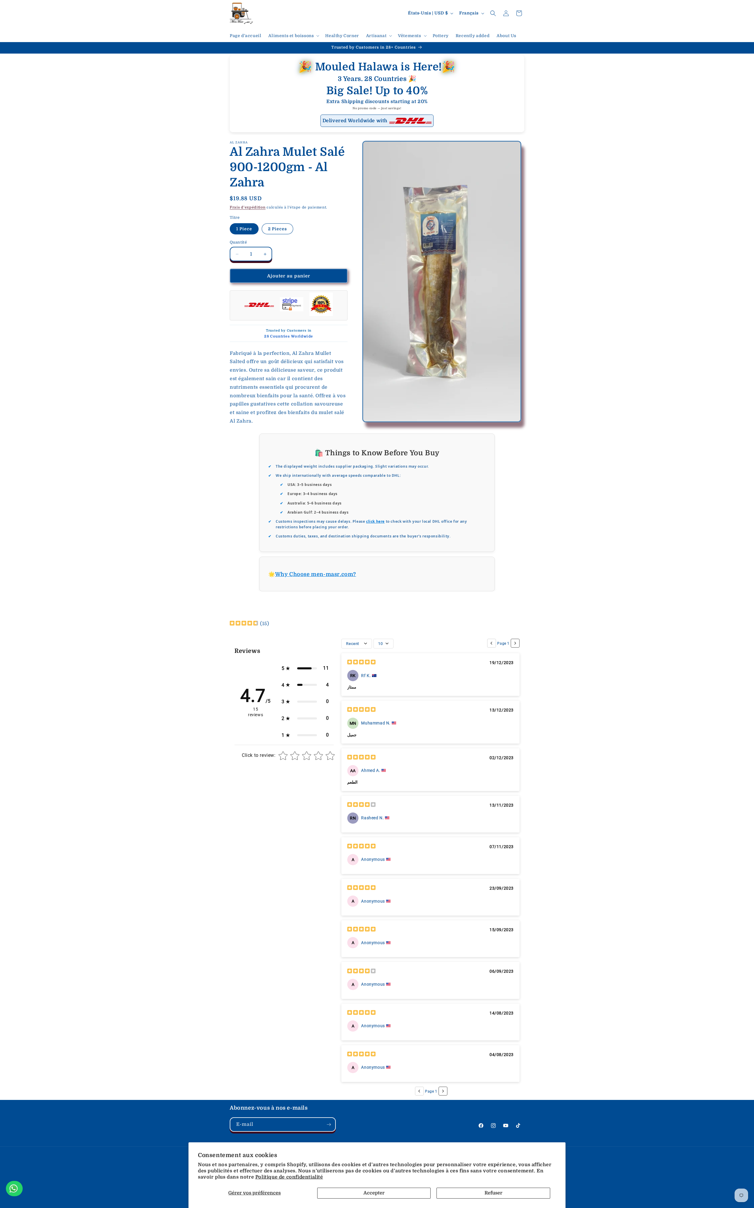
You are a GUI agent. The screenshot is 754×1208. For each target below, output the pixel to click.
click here (375, 521)
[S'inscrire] (328, 1124)
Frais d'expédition (248, 207)
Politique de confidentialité (289, 1177)
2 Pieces (277, 228)
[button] (293, 35)
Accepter (374, 1193)
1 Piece (244, 228)
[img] (244, 624)
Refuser (493, 1193)
